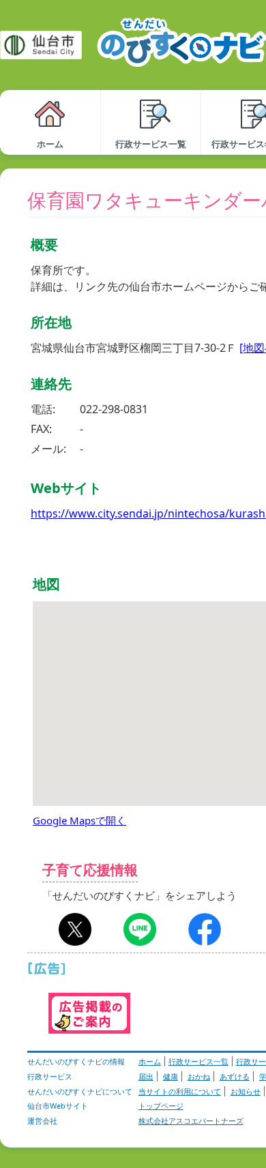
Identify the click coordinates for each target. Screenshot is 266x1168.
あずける (235, 1076)
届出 (145, 1076)
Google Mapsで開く (79, 820)
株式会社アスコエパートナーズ (190, 1120)
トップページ (160, 1105)
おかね (199, 1076)
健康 (170, 1076)
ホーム (149, 1061)
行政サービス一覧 (198, 1061)
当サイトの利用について (179, 1091)
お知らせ (246, 1091)
